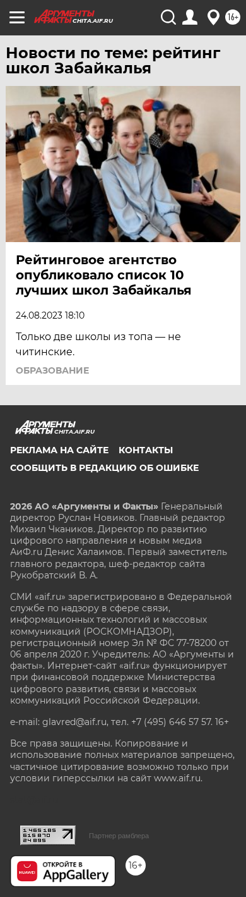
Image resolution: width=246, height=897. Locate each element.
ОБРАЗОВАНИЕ (52, 370)
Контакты (146, 450)
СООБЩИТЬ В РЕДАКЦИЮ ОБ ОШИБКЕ (104, 467)
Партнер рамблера (119, 835)
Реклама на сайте (59, 450)
